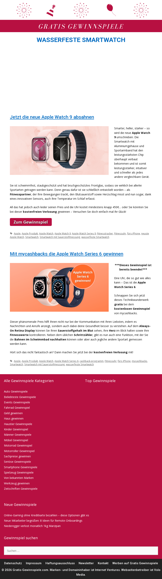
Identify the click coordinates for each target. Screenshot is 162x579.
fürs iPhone (133, 233)
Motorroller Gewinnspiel (19, 451)
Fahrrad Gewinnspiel (17, 407)
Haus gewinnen (14, 418)
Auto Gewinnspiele (16, 391)
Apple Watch (46, 233)
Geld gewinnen (13, 413)
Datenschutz (13, 563)
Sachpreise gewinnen (17, 456)
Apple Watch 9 (63, 233)
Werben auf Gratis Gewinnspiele (135, 563)
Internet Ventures (107, 570)
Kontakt (103, 563)
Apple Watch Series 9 (84, 233)
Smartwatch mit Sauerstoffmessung (60, 237)
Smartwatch (32, 237)
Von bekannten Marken (19, 478)
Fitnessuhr (120, 233)
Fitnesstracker (105, 233)
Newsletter (86, 563)
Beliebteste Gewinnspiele (20, 397)
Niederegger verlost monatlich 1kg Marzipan (32, 526)
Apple (17, 233)
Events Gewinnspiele (17, 402)
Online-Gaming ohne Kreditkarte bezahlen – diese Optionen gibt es (46, 515)
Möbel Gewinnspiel (16, 440)
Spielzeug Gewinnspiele (19, 472)
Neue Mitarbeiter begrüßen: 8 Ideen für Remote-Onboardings (43, 520)
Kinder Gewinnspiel (16, 429)
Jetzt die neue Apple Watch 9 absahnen (52, 117)
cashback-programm (92, 361)
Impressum (33, 563)
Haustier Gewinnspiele (18, 424)
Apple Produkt (30, 233)
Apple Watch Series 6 (66, 361)
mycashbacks (139, 361)
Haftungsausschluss (60, 563)
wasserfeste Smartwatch (95, 237)
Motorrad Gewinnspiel (18, 445)
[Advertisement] (81, 80)
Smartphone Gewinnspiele (20, 467)
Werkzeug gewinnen (17, 483)
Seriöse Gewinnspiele (17, 461)
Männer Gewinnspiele (17, 434)
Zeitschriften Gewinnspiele (21, 488)
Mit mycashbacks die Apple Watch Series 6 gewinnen (66, 254)
